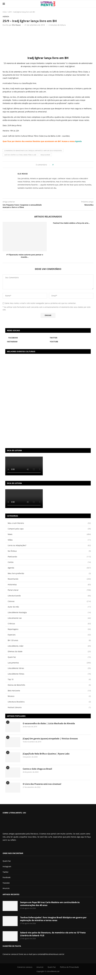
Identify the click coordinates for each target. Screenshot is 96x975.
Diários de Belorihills (49, 685)
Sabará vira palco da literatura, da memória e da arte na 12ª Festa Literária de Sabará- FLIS (53, 934)
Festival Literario (49, 707)
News (49, 534)
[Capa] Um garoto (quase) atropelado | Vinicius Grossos (50, 738)
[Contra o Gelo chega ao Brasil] (12, 772)
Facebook (6, 877)
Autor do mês (49, 607)
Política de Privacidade (69, 967)
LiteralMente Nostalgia (49, 612)
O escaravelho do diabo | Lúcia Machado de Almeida (49, 723)
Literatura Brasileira (49, 702)
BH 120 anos (49, 640)
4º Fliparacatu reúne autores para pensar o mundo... (24, 255)
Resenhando (49, 579)
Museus (49, 696)
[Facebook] (5, 846)
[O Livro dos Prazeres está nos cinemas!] (12, 788)
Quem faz (49, 657)
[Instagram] (10, 846)
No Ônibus (49, 551)
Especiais (49, 634)
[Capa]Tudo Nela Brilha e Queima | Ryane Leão (46, 753)
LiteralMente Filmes (49, 674)
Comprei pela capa (49, 529)
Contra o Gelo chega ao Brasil (37, 768)
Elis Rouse (16, 25)
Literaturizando (49, 595)
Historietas (49, 584)
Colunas (49, 601)
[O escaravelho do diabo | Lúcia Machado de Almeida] (12, 727)
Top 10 (49, 679)
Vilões (49, 540)
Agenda (78, 141)
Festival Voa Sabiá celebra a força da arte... (71, 223)
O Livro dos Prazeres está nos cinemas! (42, 784)
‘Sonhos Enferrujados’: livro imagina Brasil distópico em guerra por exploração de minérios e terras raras (53, 919)
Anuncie (6, 888)
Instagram (7, 866)
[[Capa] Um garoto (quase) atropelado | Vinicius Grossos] (12, 742)
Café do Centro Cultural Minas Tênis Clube (20, 155)
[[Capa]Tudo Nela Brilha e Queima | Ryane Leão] (12, 757)
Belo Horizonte (49, 690)
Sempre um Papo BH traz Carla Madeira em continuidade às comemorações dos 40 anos (50, 903)
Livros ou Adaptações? (49, 545)
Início (5, 12)
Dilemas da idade (49, 651)
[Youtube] (12, 846)
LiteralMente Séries (49, 668)
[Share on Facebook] (56, 165)
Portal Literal (49, 590)
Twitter (5, 872)
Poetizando (49, 556)
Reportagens (49, 629)
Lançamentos (49, 663)
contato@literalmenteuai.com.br (50, 954)
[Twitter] (8, 846)
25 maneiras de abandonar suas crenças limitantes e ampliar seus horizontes (33, 150)
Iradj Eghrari (45, 155)
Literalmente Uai (49, 618)
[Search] (92, 3)
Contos (49, 562)
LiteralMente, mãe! (49, 646)
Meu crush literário (49, 523)
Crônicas (49, 623)
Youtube (6, 883)
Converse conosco (24, 967)
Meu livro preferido (49, 573)
